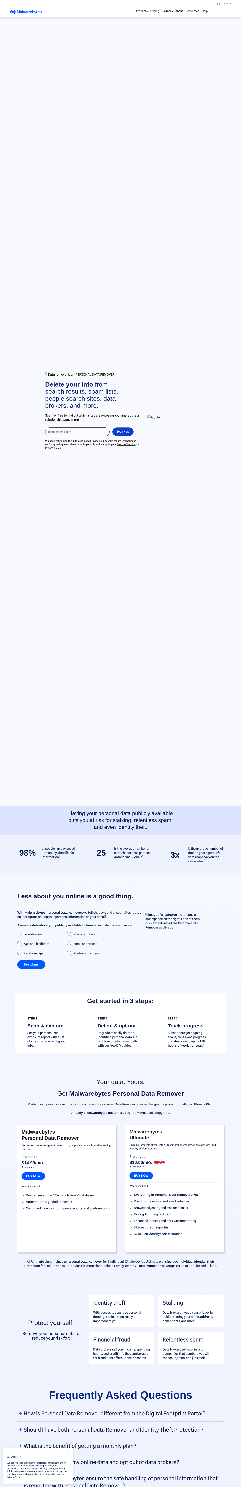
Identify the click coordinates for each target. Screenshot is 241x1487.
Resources (192, 11)
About (179, 11)
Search (218, 4)
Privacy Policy (53, 448)
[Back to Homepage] (26, 12)
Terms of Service (126, 444)
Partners (167, 11)
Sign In (227, 4)
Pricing (154, 11)
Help (205, 11)
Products (142, 11)
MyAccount (145, 1113)
